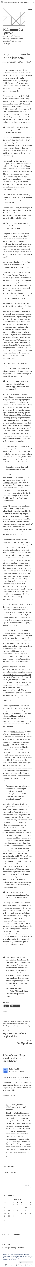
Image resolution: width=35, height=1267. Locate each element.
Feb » (6, 1221)
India (26, 1023)
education (21, 1023)
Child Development (18, 1021)
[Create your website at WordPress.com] (17, 2)
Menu (29, 9)
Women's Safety (27, 1026)
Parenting (6, 1026)
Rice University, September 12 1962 (17, 993)
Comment (26, 1186)
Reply (22, 1071)
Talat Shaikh (14, 1069)
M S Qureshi (17, 1105)
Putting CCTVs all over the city (15, 677)
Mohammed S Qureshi (13, 31)
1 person (12, 1095)
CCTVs (9, 1021)
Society (16, 1026)
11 (17, 1207)
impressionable (9, 690)
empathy (15, 78)
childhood (27, 1021)
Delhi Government (12, 1023)
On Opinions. (24, 1042)
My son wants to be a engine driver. (14, 1034)
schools (11, 1026)
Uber (20, 1026)
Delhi (4, 1023)
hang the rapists (17, 732)
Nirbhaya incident (10, 483)
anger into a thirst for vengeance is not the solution (17, 741)
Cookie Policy (12, 1259)
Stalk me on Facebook (11, 1234)
